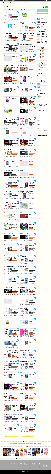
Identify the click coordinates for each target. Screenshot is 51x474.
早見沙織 (39, 128)
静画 (6, 0)
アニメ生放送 (5, 464)
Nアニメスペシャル (13, 465)
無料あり (13, 9)
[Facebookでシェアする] (45, 7)
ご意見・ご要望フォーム (33, 464)
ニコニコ (17, 9)
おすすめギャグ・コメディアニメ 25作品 (42, 107)
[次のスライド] (47, 452)
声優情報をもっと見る (44, 130)
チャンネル (10, 0)
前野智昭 (39, 121)
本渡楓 (39, 120)
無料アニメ (5, 463)
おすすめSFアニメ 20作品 (41, 110)
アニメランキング (13, 464)
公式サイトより (21, 137)
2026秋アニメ (29, 443)
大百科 (12, 0)
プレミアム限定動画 (6, 465)
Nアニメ (15, 0)
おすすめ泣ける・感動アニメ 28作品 (42, 104)
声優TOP (25, 463)
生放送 (8, 0)
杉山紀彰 (39, 125)
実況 (13, 0)
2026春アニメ (13, 443)
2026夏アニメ (21, 443)
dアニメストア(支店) (23, 9)
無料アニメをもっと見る (44, 29)
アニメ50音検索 (20, 463)
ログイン (40, 0)
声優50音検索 (26, 464)
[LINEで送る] (47, 7)
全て (9, 9)
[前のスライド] (4, 452)
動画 (5, 0)
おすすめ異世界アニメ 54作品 (41, 105)
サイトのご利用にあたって (33, 463)
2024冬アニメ (11, 436)
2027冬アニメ (37, 443)
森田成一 (39, 124)
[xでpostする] (43, 7)
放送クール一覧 (13, 463)
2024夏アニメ (27, 436)
